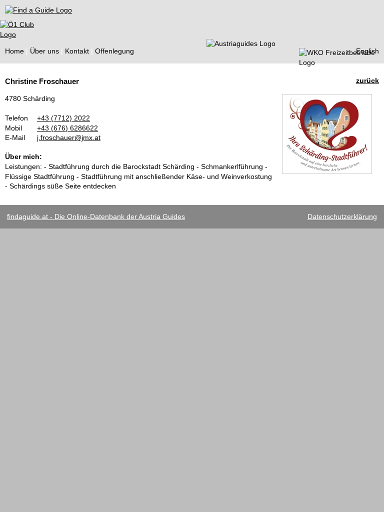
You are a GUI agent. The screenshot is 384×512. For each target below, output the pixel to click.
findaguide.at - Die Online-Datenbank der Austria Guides (96, 216)
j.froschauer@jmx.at (68, 138)
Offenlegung (114, 51)
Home (14, 51)
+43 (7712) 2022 (63, 118)
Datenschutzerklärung (342, 216)
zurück (367, 80)
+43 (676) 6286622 (67, 128)
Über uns (44, 51)
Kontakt (77, 51)
